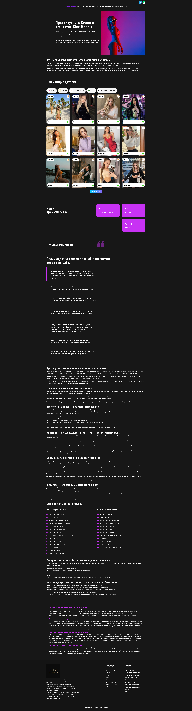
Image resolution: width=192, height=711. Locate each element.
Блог (125, 6)
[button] (140, 2)
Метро (83, 6)
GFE (126, 692)
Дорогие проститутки (131, 682)
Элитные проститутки (131, 677)
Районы (88, 6)
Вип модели (128, 680)
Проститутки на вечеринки (133, 675)
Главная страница (70, 6)
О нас (93, 6)
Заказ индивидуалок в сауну (133, 687)
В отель (127, 689)
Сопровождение (129, 670)
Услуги (78, 6)
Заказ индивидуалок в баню (133, 684)
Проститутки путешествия (132, 672)
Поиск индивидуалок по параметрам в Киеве (110, 6)
